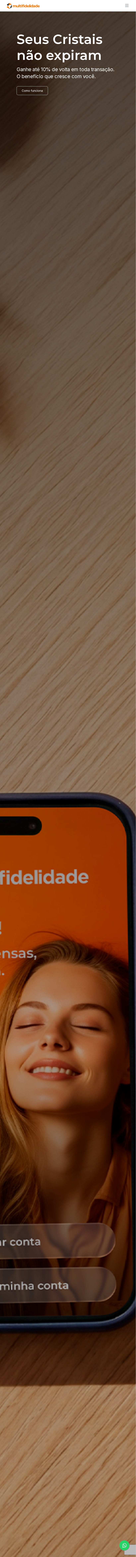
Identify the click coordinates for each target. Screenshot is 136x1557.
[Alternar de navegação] (125, 5)
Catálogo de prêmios (36, 104)
